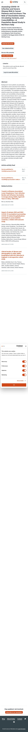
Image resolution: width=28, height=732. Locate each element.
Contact (19, 719)
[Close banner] (25, 346)
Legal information (21, 728)
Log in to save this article (11, 72)
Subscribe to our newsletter (14, 712)
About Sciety (11, 719)
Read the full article (7, 43)
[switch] (24, 366)
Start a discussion (7, 55)
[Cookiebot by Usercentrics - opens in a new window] (17, 346)
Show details (20, 380)
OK (14, 385)
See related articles (7, 48)
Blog (3, 719)
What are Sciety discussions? (9, 58)
